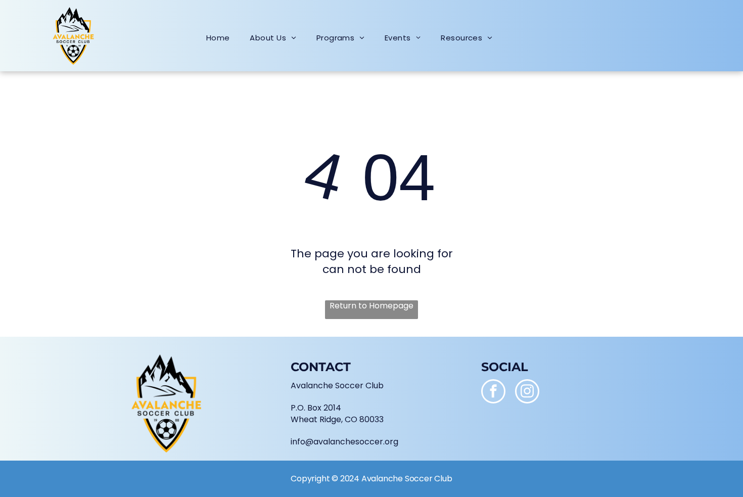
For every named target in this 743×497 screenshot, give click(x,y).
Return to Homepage (371, 305)
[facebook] (493, 392)
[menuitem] (218, 37)
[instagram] (527, 392)
